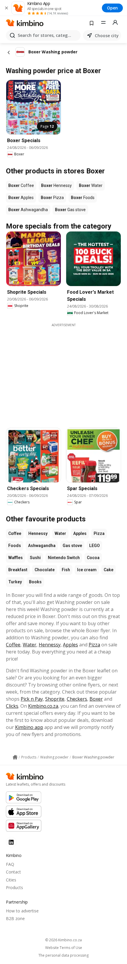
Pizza (99, 533)
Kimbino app (29, 727)
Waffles (15, 557)
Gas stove (72, 545)
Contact (13, 872)
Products (14, 887)
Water (60, 533)
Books (35, 581)
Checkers (77, 699)
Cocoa (93, 557)
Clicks (12, 706)
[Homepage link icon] (15, 757)
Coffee (14, 533)
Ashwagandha (42, 545)
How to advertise (22, 911)
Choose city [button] (107, 35)
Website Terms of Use (63, 947)
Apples (80, 533)
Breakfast (17, 569)
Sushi (35, 557)
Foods (14, 545)
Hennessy (38, 533)
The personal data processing (63, 955)
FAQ (10, 864)
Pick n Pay (32, 699)
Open (112, 8)
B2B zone (15, 918)
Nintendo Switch (64, 557)
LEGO (94, 545)
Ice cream (87, 569)
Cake (108, 569)
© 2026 (63, 939)
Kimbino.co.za (43, 706)
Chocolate (45, 569)
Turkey (15, 581)
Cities (11, 880)
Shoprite (54, 699)
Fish (66, 569)
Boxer (96, 699)
